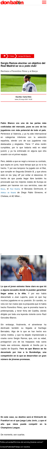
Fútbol (12, 56)
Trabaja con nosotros (22, 446)
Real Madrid (15, 189)
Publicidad (10, 446)
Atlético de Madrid (8, 192)
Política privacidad (7, 442)
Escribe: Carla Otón (23, 97)
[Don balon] (21, 2)
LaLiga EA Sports (24, 56)
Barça (3, 189)
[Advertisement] (23, 30)
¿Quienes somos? (36, 442)
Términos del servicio (21, 442)
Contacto (3, 446)
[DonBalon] (3, 56)
